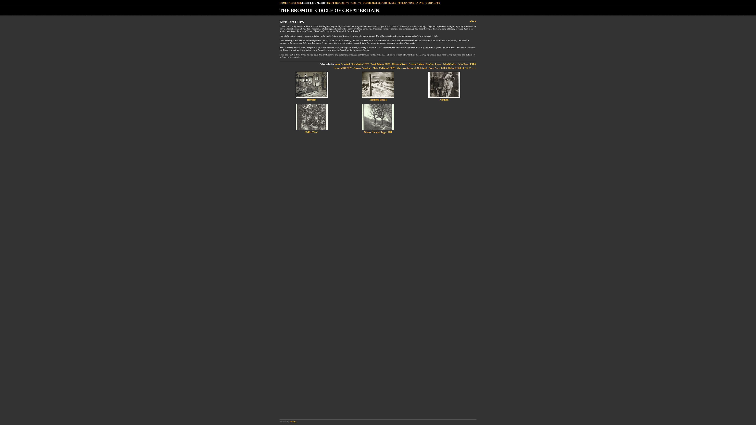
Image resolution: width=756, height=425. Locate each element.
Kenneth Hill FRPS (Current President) (352, 68)
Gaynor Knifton (416, 64)
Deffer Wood (311, 132)
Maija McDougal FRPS (384, 68)
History (382, 3)
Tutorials (369, 3)
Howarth (311, 99)
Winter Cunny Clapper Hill (378, 132)
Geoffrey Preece (433, 64)
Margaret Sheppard (406, 68)
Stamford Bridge (378, 99)
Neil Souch (422, 68)
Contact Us (433, 3)
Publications (406, 3)
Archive (356, 3)
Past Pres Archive (338, 3)
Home (283, 3)
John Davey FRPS (467, 64)
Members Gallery (314, 3)
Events (420, 3)
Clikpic (293, 421)
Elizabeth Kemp (399, 64)
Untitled (444, 99)
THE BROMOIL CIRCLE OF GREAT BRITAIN (329, 10)
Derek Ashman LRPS (380, 64)
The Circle (295, 3)
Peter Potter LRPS (438, 68)
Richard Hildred (456, 68)
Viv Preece (470, 68)
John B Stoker (450, 64)
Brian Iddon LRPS (360, 64)
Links (392, 3)
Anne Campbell (342, 64)
